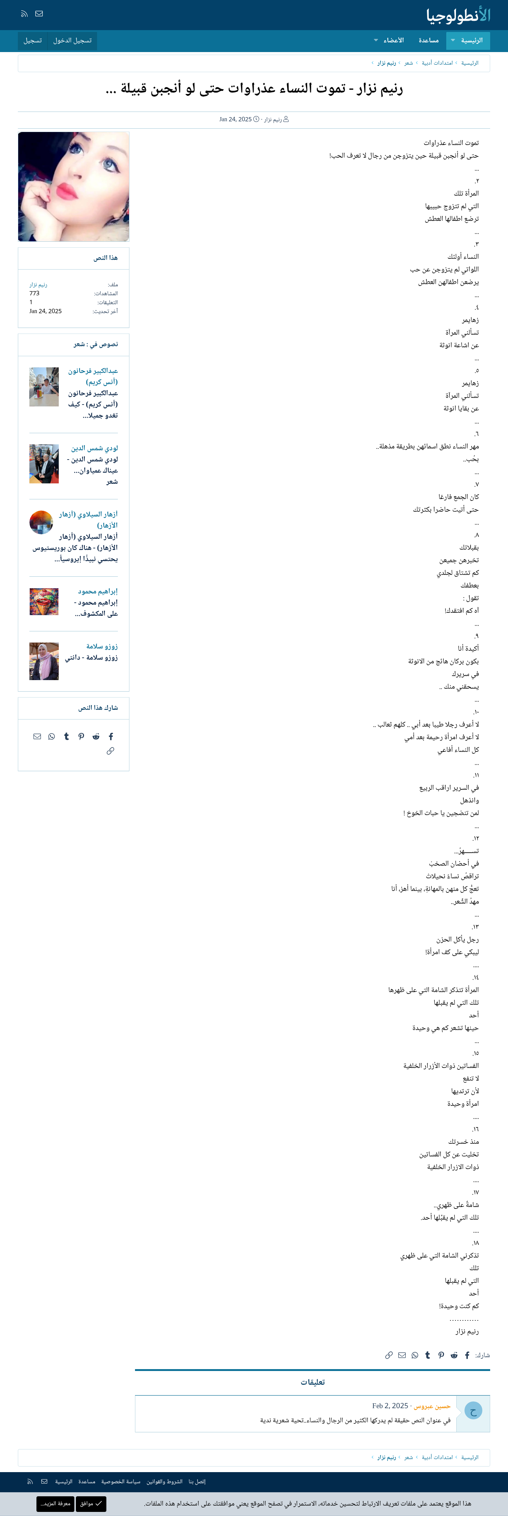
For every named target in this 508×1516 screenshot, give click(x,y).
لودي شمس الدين (94, 448)
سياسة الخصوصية (121, 1482)
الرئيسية (472, 41)
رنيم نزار (273, 120)
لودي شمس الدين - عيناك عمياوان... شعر (92, 471)
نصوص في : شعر (96, 345)
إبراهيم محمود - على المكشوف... (96, 609)
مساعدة (429, 41)
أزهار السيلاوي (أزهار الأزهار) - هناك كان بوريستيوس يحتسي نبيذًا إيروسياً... (75, 548)
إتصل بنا (197, 1482)
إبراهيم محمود (98, 592)
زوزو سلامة (102, 647)
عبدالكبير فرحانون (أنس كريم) (93, 377)
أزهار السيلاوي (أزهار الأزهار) (88, 520)
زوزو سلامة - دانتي (91, 658)
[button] (453, 41)
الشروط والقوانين (165, 1482)
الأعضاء (393, 41)
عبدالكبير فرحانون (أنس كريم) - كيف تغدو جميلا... (93, 404)
